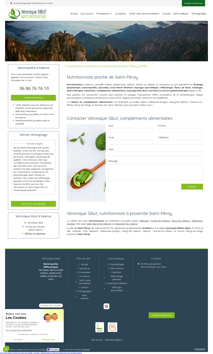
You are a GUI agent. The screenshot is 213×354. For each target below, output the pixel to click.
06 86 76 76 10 (34, 88)
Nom (111, 125)
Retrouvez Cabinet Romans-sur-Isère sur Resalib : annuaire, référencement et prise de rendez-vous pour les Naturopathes (41, 353)
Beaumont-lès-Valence (126, 223)
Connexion (200, 348)
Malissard (144, 220)
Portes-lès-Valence (160, 220)
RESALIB (86, 349)
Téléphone (163, 137)
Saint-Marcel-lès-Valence (99, 223)
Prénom (162, 125)
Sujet (111, 149)
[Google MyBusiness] (106, 306)
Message (113, 160)
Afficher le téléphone (35, 233)
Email (111, 137)
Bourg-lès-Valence (181, 220)
